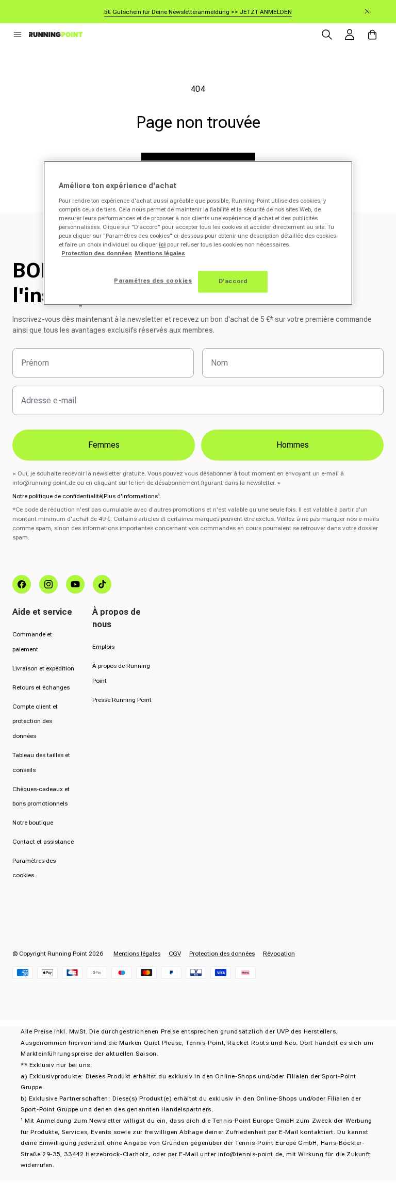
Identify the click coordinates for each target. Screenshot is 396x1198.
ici (162, 245)
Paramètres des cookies (153, 281)
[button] (17, 34)
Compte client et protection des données (35, 721)
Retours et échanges (41, 687)
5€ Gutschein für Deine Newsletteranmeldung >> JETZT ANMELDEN (198, 11)
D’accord (233, 281)
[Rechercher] (327, 34)
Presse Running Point (122, 699)
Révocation (279, 953)
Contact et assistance (43, 841)
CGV (175, 953)
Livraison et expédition (43, 668)
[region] (198, 233)
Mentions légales (136, 953)
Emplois (103, 646)
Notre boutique (32, 822)
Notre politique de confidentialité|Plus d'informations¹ (86, 496)
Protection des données (222, 953)
